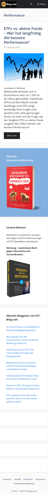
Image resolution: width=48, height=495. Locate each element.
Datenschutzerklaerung (24, 483)
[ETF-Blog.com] (8, 4)
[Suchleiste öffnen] (31, 4)
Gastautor (7, 479)
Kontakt (17, 479)
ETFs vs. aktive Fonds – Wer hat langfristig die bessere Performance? (23, 35)
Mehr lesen (12, 135)
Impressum (40, 479)
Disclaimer (28, 479)
